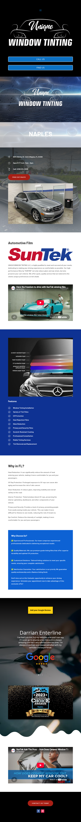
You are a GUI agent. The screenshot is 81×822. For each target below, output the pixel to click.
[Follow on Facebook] (38, 811)
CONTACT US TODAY (40, 803)
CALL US (40, 59)
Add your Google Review (40, 610)
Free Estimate (19, 177)
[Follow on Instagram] (42, 811)
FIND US (40, 67)
